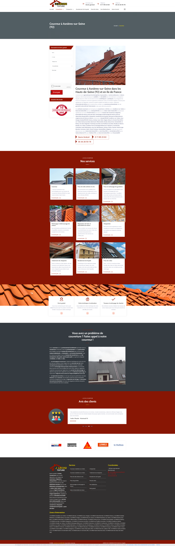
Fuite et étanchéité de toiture (77, 490)
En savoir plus (55, 197)
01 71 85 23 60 (105, 4)
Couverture (59, 9)
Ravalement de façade (82, 9)
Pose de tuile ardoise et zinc (86, 186)
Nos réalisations (105, 9)
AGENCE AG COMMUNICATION (110, 543)
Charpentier (107, 224)
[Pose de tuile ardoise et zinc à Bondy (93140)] (87, 176)
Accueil (52, 9)
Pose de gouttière (74, 480)
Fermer (158, 545)
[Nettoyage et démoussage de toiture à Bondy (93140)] (61, 213)
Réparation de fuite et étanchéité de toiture (84, 224)
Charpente (69, 9)
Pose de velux (95, 9)
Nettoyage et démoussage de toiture (61, 224)
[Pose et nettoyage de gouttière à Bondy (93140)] (113, 176)
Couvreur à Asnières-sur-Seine (77, 469)
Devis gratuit (90, 4)
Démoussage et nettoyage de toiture (77, 485)
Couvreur (54, 186)
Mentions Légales (121, 543)
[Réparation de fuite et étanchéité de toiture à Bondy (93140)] (87, 213)
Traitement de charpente (59, 260)
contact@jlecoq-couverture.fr (117, 472)
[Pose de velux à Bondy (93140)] (113, 250)
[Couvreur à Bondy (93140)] (61, 176)
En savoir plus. (130, 545)
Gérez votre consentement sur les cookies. (144, 545)
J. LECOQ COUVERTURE (58, 543)
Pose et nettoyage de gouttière (113, 186)
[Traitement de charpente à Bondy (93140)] (61, 250)
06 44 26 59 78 (120, 4)
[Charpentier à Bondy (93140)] (113, 213)
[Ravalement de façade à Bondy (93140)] (87, 250)
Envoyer (56, 92)
